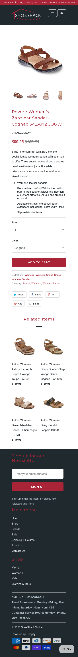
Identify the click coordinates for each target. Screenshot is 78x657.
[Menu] (52, 13)
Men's (15, 567)
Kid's (15, 578)
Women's (29, 275)
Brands (16, 529)
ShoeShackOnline (31, 627)
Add (20, 303)
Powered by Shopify (24, 634)
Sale (14, 534)
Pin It (54, 294)
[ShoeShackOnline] (26, 16)
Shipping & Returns (23, 540)
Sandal (26, 283)
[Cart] (62, 13)
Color (15, 240)
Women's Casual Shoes (48, 275)
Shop (15, 523)
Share (38, 294)
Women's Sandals (21, 279)
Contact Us (18, 551)
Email (36, 303)
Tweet (21, 294)
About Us (17, 545)
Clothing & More (21, 584)
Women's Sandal (51, 283)
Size (14, 222)
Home (15, 518)
